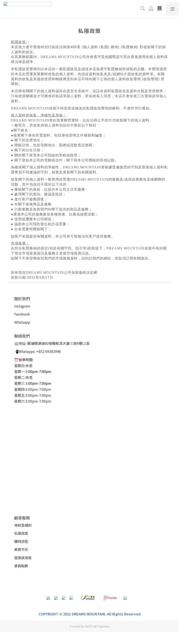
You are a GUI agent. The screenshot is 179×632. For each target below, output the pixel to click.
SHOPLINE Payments (97, 626)
